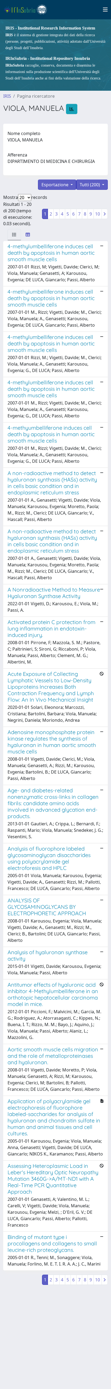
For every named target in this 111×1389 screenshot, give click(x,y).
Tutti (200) (90, 185)
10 (97, 214)
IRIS (7, 96)
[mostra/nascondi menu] (105, 9)
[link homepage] (28, 9)
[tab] (14, 234)
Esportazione (55, 185)
